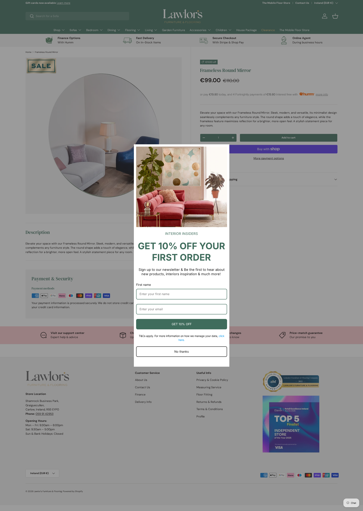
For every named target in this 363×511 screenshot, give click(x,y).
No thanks (181, 351)
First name (143, 285)
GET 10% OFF (182, 324)
